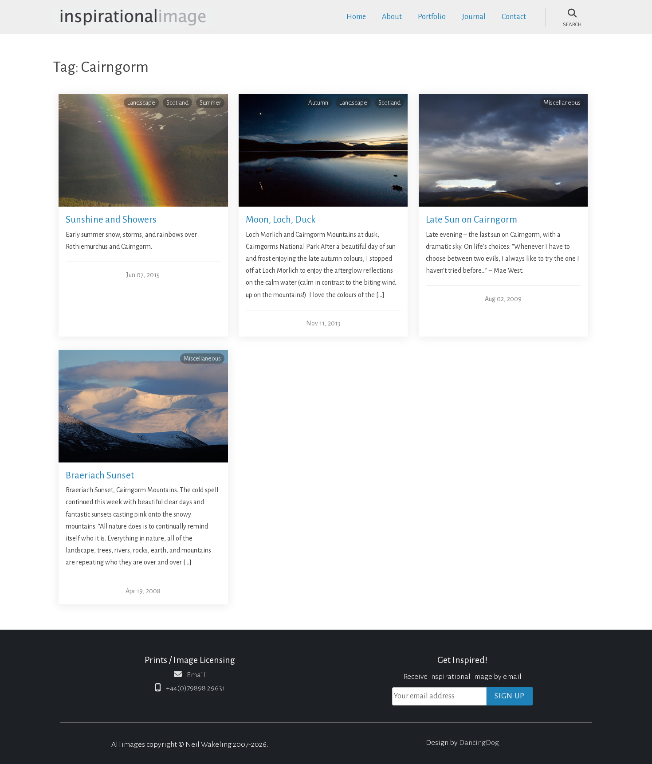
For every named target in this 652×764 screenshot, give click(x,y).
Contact (514, 17)
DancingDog (479, 743)
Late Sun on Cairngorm (471, 220)
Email (196, 675)
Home (356, 17)
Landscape (141, 102)
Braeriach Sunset (100, 475)
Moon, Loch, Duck (281, 220)
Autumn (318, 102)
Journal (474, 17)
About (392, 17)
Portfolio (432, 17)
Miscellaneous (562, 102)
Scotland (177, 102)
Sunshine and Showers (111, 220)
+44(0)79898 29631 (195, 688)
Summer (210, 102)
